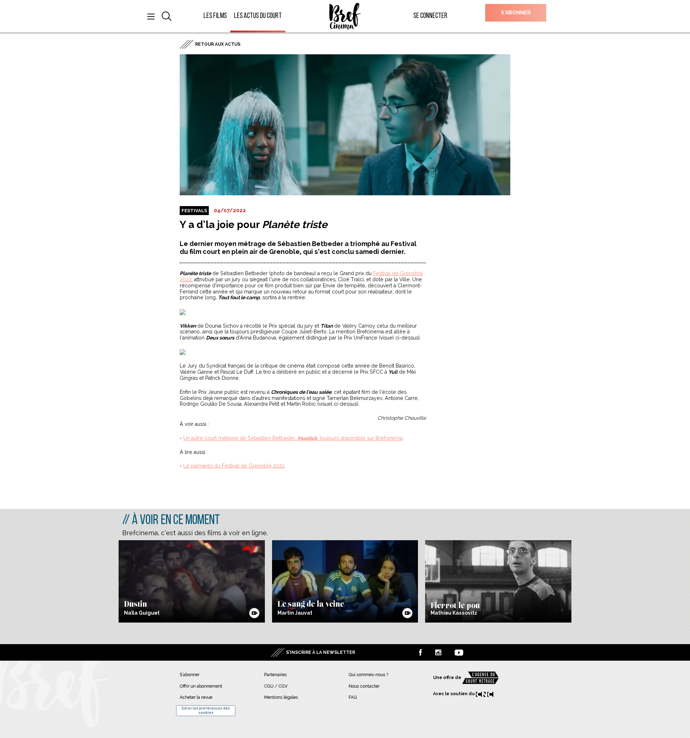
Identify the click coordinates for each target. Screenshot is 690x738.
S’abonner (516, 12)
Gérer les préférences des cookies (205, 710)
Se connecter (430, 16)
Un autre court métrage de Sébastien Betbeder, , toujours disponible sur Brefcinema (292, 438)
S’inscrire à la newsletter (320, 652)
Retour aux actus (217, 44)
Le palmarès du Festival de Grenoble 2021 (233, 466)
